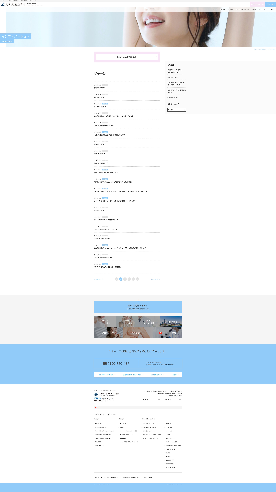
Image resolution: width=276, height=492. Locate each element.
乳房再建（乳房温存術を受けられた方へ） (104, 431)
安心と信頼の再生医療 (242, 9)
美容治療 (230, 9)
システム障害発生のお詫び (102, 239)
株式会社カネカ (148, 477)
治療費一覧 (168, 423)
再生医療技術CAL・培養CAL (149, 427)
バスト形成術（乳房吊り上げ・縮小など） (129, 442)
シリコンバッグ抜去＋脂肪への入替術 (128, 431)
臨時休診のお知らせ (100, 97)
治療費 (254, 9)
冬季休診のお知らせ (100, 210)
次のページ (154, 279)
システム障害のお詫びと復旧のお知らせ (106, 220)
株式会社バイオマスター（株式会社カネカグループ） (107, 477)
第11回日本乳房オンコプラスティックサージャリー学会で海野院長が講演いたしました (120, 248)
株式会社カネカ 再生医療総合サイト (131, 477)
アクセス (272, 9)
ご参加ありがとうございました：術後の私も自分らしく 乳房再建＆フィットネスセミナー (120, 191)
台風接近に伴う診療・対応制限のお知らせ (176, 91)
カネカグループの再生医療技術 (150, 438)
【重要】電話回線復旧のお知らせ (103, 125)
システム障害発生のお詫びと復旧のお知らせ (107, 267)
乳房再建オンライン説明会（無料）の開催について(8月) (175, 84)
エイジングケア (123, 438)
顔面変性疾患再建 (99, 445)
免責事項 (168, 456)
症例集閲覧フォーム (170, 449)
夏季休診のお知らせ (100, 107)
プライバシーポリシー (171, 467)
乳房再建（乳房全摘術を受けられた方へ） (104, 434)
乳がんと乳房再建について (101, 427)
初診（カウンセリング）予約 (172, 442)
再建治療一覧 (98, 423)
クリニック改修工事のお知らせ (103, 257)
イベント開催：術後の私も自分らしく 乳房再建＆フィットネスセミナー (115, 201)
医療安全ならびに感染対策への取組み (152, 434)
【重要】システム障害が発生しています (105, 229)
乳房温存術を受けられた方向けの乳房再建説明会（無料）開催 (113, 182)
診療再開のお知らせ (100, 88)
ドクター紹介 (263, 9)
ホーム (215, 9)
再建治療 (222, 9)
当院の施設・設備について (149, 431)
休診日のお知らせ (99, 154)
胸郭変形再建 (98, 442)
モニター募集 (169, 427)
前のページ (99, 279)
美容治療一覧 (123, 423)
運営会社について (170, 460)
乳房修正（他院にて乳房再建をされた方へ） (105, 438)
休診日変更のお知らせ (101, 163)
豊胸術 (121, 427)
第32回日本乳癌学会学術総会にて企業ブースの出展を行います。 (114, 116)
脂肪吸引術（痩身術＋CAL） (126, 434)
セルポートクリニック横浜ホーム (104, 414)
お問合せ (168, 453)
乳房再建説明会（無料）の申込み (173, 445)
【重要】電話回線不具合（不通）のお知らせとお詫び (109, 135)
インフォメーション (170, 438)
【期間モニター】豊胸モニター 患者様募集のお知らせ (176, 71)
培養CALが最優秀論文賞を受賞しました (106, 173)
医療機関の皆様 (169, 463)
